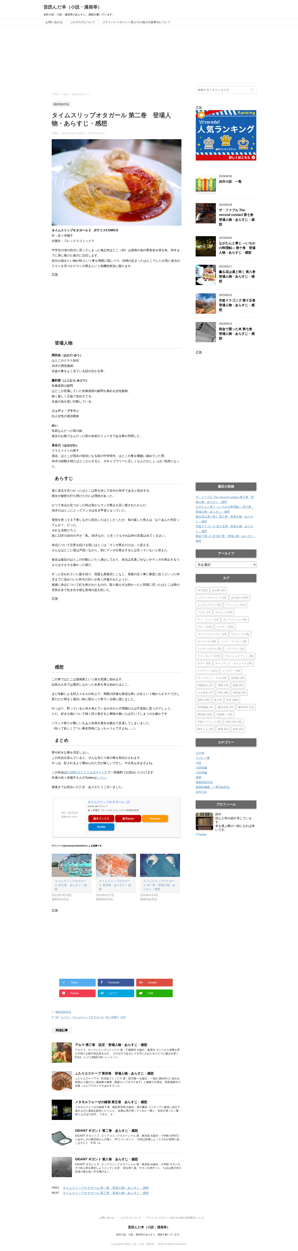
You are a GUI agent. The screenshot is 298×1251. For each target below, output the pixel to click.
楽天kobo (128, 818)
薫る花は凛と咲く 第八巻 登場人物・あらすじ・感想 (239, 276)
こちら (101, 777)
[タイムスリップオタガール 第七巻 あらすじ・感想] (72, 865)
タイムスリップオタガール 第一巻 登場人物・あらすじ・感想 (159, 885)
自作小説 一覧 (230, 181)
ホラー (204, 663)
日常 (123, 1017)
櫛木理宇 (246, 707)
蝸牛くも (205, 729)
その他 (200, 753)
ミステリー (207, 670)
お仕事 (218, 590)
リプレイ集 (203, 757)
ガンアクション (235, 619)
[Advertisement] (149, 55)
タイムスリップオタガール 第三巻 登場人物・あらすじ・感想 (106, 1193)
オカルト (223, 612)
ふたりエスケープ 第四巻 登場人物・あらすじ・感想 (114, 1073)
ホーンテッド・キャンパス (233, 663)
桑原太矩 (226, 707)
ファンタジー (208, 656)
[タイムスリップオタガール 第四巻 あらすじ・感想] (116, 865)
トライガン (235, 648)
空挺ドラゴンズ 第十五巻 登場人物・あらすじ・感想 (239, 305)
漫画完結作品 (63, 1011)
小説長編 (201, 772)
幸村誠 (239, 692)
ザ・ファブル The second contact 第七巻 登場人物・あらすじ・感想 (238, 217)
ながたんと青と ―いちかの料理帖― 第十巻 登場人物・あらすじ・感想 (237, 247)
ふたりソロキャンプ (211, 597)
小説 (198, 762)
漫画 (198, 777)
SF (57, 1017)
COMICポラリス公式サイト (86, 772)
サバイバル (206, 641)
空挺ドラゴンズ (209, 721)
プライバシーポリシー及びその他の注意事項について (136, 22)
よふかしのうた (209, 604)
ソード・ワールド (233, 641)
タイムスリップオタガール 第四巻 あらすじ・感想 (115, 885)
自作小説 (233, 721)
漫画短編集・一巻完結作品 (213, 787)
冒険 (223, 685)
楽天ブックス (101, 818)
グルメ (204, 626)
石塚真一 (224, 714)
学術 (223, 692)
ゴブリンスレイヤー (211, 634)
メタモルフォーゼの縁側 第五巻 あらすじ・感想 (111, 1102)
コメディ (65, 1017)
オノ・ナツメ (208, 619)
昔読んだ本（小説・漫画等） (73, 7)
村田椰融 (205, 707)
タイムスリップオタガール (88, 1017)
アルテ (204, 612)
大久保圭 (205, 692)
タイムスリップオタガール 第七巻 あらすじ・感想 (71, 885)
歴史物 (204, 714)
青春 (223, 729)
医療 (238, 685)
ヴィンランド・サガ (211, 677)
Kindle (101, 826)
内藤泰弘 (205, 685)
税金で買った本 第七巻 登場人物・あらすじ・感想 (237, 333)
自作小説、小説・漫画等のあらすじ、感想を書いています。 (149, 1234)
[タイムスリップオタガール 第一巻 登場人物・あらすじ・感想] (160, 865)
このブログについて (82, 22)
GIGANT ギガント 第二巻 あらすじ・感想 (106, 1130)
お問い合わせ (54, 22)
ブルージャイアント (238, 656)
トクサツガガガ (209, 648)
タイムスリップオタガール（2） (110, 802)
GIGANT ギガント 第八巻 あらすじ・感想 (106, 1159)
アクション (235, 604)
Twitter (202, 834)
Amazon (155, 818)
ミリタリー (231, 670)
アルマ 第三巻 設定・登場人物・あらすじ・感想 (111, 1044)
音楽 (238, 729)
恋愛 (203, 699)
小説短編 (201, 767)
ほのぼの (239, 597)
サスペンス (240, 634)
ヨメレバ (103, 806)
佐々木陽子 (112, 1017)
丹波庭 (237, 677)
